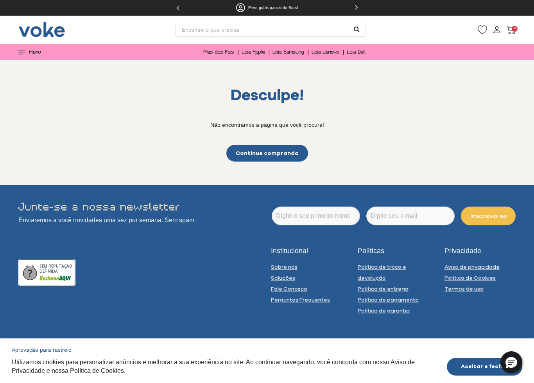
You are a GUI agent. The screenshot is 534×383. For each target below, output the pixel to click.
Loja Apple (253, 52)
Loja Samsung (288, 52)
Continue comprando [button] (267, 153)
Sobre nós (284, 267)
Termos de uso (464, 289)
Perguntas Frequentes (300, 300)
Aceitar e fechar (485, 366)
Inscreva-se (488, 215)
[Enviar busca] (357, 29)
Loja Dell (356, 52)
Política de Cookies (470, 278)
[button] (482, 29)
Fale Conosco (289, 289)
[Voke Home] (41, 29)
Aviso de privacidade (472, 267)
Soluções (283, 278)
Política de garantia (384, 310)
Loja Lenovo (325, 52)
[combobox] (270, 30)
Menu (35, 52)
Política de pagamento (388, 300)
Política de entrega (383, 289)
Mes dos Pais (219, 52)
